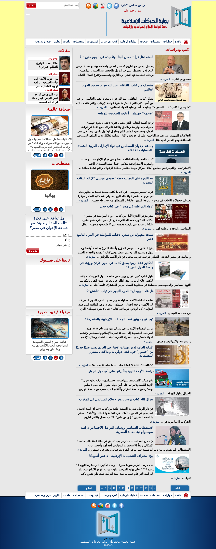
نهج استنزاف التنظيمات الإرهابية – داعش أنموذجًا (121, 456)
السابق (89, 488)
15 (132, 488)
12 (118, 488)
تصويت (32, 250)
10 (109, 488)
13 (123, 488)
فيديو (54, 312)
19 (150, 488)
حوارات (167, 41)
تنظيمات (155, 41)
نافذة (178, 41)
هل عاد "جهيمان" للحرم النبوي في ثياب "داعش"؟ (120, 291)
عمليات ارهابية (128, 41)
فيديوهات (92, 41)
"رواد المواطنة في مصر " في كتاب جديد (127, 206)
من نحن (108, 538)
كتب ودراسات (109, 41)
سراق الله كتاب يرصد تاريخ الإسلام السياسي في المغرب (116, 399)
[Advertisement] (12, 51)
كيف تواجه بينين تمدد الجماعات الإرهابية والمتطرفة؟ (119, 319)
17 (141, 488)
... (102, 488)
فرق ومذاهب (43, 41)
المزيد (37, 155)
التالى (177, 488)
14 (128, 488)
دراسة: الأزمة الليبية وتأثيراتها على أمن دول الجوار (121, 371)
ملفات (67, 41)
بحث (31, 5)
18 (146, 488)
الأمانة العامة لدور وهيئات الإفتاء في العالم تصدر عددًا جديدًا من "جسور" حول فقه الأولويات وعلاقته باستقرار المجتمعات (115, 351)
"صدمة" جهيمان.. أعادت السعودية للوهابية (125, 113)
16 (137, 488)
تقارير (56, 41)
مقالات (64, 50)
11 (114, 488)
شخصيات (78, 41)
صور (43, 312)
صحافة (144, 41)
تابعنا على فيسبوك (55, 260)
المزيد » (165, 79)
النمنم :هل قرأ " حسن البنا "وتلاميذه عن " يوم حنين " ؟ (117, 57)
